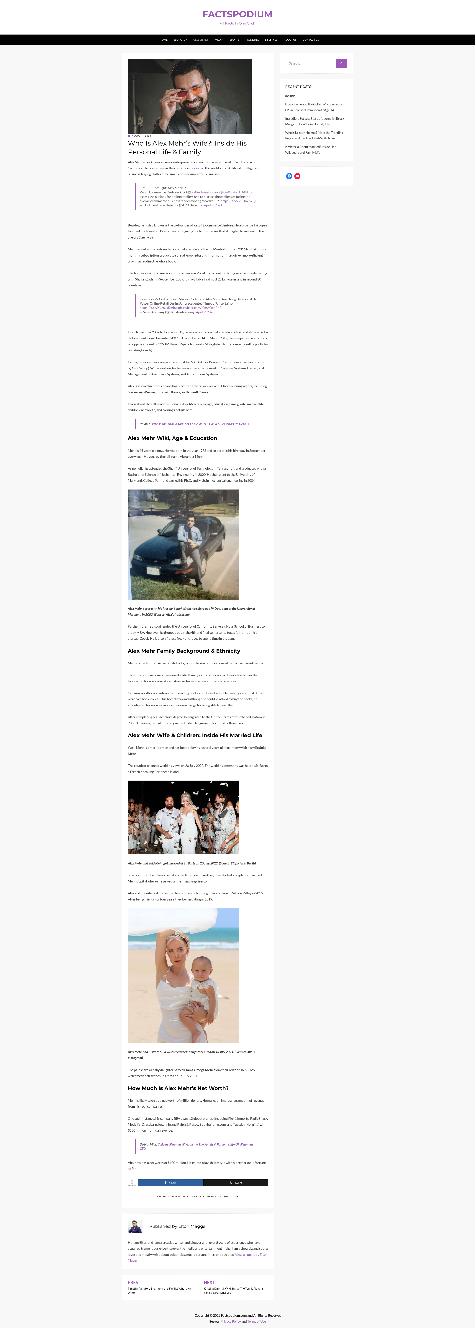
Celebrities (201, 39)
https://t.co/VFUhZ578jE (239, 201)
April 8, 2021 (213, 205)
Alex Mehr (207, 1196)
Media (219, 39)
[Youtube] (297, 176)
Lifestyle (271, 39)
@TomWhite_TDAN (233, 192)
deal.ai (199, 168)
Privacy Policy (231, 1321)
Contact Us (311, 39)
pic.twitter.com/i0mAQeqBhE (199, 308)
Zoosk (234, 1196)
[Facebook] (289, 176)
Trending (252, 39)
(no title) (290, 96)
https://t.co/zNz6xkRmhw (159, 308)
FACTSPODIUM (237, 14)
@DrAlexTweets (199, 192)
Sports (234, 39)
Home (164, 39)
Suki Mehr (222, 1196)
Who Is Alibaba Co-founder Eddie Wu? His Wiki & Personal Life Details (200, 424)
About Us (290, 39)
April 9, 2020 (205, 312)
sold (257, 338)
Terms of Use (256, 1321)
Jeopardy (180, 39)
